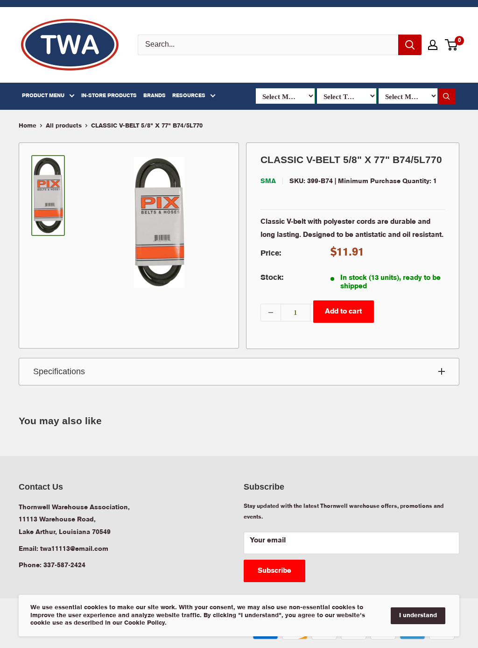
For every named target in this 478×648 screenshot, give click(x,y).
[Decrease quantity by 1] (271, 312)
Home (27, 125)
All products (64, 125)
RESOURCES (188, 95)
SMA (268, 181)
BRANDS (154, 95)
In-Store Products (109, 95)
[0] (451, 44)
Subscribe (274, 571)
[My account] (432, 45)
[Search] (410, 45)
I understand (418, 615)
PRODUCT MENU (43, 95)
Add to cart (343, 311)
